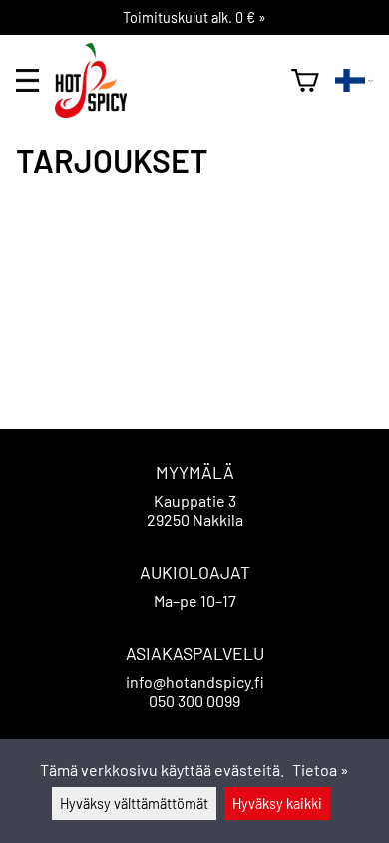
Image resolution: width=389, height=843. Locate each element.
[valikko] (27, 80)
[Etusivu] (99, 111)
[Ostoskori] (305, 80)
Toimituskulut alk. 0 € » (194, 17)
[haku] (267, 80)
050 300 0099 (194, 700)
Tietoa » (320, 769)
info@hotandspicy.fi (195, 681)
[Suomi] (354, 80)
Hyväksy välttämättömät (134, 803)
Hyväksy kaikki (277, 803)
